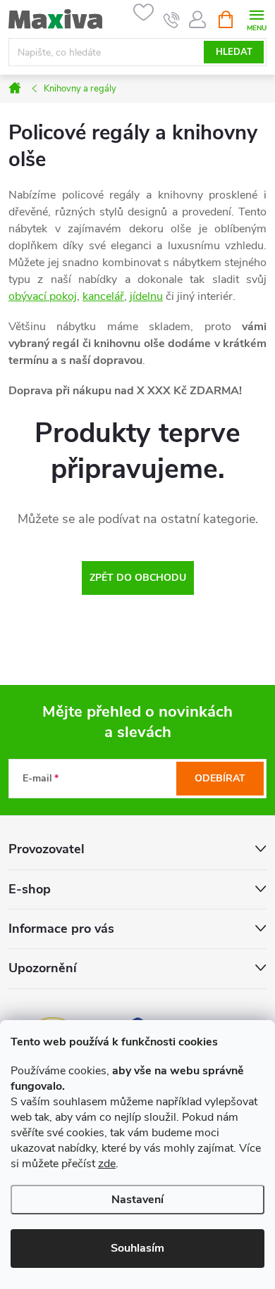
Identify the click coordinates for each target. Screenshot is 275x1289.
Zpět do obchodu (138, 577)
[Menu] (256, 18)
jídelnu (146, 296)
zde (107, 1163)
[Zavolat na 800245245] (172, 20)
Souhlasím (137, 1248)
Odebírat (220, 778)
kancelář (103, 296)
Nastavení (137, 1199)
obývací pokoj (42, 296)
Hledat (234, 52)
